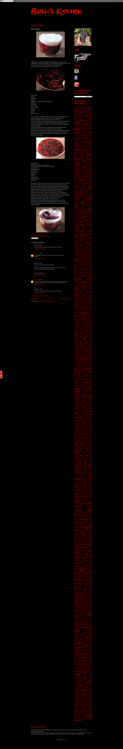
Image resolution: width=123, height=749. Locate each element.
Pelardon (76, 522)
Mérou (83, 458)
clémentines (77, 222)
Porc (85, 556)
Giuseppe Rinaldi (78, 333)
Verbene (90, 690)
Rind (90, 585)
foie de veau (77, 308)
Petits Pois (78, 530)
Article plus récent (36, 298)
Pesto (89, 526)
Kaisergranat (88, 382)
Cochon (81, 224)
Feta (79, 298)
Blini (91, 158)
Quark (78, 569)
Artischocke (83, 128)
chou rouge (81, 215)
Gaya (79, 324)
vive (87, 697)
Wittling (76, 710)
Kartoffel (77, 391)
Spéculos (85, 647)
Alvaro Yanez (82, 118)
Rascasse (81, 576)
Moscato (76, 475)
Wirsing (90, 708)
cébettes (76, 194)
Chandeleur (76, 200)
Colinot (78, 225)
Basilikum (89, 144)
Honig (83, 358)
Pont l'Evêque (81, 556)
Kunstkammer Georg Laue (80, 403)
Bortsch (79, 166)
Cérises (81, 196)
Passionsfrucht (78, 509)
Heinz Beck (77, 355)
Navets (85, 482)
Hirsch (75, 358)
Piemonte (90, 537)
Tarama (79, 661)
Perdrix (76, 525)
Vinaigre (76, 696)
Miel (91, 462)
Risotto (76, 589)
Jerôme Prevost (85, 376)
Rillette (80, 585)
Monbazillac (79, 468)
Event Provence (82, 289)
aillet (83, 112)
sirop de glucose (78, 641)
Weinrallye (76, 703)
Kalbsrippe (82, 387)
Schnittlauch (89, 627)
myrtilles (84, 480)
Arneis (85, 126)
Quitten (80, 572)
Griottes (90, 341)
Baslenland (84, 145)
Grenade (90, 340)
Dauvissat (76, 257)
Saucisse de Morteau (87, 619)
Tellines (87, 664)
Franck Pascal (89, 313)
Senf (88, 638)
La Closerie (89, 406)
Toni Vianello (88, 676)
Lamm (90, 414)
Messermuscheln (78, 459)
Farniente (80, 292)
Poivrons (77, 553)
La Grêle (79, 411)
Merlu (90, 456)
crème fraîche (88, 247)
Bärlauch (76, 142)
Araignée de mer (78, 125)
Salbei (87, 609)
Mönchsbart (85, 468)
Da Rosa (86, 254)
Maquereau (89, 444)
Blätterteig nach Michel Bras (83, 156)
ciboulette (77, 220)
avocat (87, 135)
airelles (89, 112)
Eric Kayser (89, 283)
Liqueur (80, 435)
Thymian (86, 671)
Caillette (80, 183)
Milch (85, 463)
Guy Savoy (76, 347)
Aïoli (86, 112)
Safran (76, 601)
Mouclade (84, 476)
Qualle (75, 569)
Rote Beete (83, 596)
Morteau (76, 473)
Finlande (90, 301)
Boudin (83, 166)
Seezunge (86, 636)
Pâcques (83, 499)
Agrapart (76, 111)
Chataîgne (83, 203)
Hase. (91, 352)
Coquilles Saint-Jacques (83, 235)
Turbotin (80, 686)
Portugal (76, 559)
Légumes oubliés (78, 426)
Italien (78, 366)
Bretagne (90, 173)
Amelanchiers (83, 119)
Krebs (81, 402)
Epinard (76, 281)
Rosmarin (85, 594)
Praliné (90, 561)
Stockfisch (86, 653)
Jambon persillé (87, 372)
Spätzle (90, 646)
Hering (75, 357)
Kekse (86, 391)
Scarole (90, 624)
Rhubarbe (76, 583)
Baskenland (78, 145)
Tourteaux (76, 680)
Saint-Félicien (86, 604)
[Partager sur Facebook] (36, 238)
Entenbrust (77, 278)
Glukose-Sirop (89, 334)
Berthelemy (89, 149)
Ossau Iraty (89, 496)
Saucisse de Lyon (78, 619)
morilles (76, 472)
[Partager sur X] (35, 238)
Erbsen (90, 281)
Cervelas (90, 196)
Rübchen (80, 599)
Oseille (84, 496)
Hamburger (89, 348)
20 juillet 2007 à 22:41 (39, 293)
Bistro (82, 155)
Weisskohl (89, 704)
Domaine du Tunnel (79, 264)
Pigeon (83, 539)
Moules (90, 476)
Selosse (90, 637)
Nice (77, 485)
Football (81, 310)
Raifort (75, 575)
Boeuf (84, 161)
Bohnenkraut (77, 162)
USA (75, 687)
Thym (82, 671)
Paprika (89, 503)
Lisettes (84, 435)
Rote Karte (89, 596)
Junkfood (87, 381)
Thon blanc (84, 670)
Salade (80, 606)
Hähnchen (83, 348)
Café (91, 181)
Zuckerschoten (82, 718)
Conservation (89, 231)
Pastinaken (81, 512)
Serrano (81, 640)
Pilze (91, 540)
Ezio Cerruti (89, 289)
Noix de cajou (88, 486)
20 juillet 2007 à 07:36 (39, 258)
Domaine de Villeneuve (86, 261)
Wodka (83, 710)
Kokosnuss (86, 397)
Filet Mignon (77, 301)
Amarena (76, 119)
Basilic (76, 144)
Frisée (78, 316)
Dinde (83, 260)
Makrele (80, 441)
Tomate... (78, 675)
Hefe (91, 354)
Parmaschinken (78, 506)
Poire (90, 549)
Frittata (86, 316)
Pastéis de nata (84, 511)
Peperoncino (77, 523)
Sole (88, 643)
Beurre (90, 151)
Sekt (75, 637)
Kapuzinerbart (77, 389)
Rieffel (90, 583)
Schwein (77, 632)
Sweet (48, 236)
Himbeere (89, 357)
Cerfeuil (76, 196)
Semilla (75, 638)
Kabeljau (76, 382)
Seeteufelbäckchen (78, 636)
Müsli (80, 480)
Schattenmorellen (88, 626)
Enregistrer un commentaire (40, 295)
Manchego (90, 441)
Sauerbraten (89, 620)
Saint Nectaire (86, 603)
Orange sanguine (82, 495)
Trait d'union (83, 680)
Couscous (90, 244)
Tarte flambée (89, 661)
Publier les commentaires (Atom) (47, 301)
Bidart (90, 152)
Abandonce (76, 108)
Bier (75, 153)
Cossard (76, 238)
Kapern (89, 388)
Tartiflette (84, 663)
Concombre (77, 227)
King (91, 392)
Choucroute (80, 217)
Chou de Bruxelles (82, 214)
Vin (83, 693)
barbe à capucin (88, 139)
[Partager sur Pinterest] (37, 238)
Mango (90, 442)
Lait (83, 414)
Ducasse (90, 268)
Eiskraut (76, 274)
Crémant (82, 247)
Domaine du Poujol (87, 262)
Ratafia (85, 576)
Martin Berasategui (87, 451)
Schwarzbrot (77, 630)
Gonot (80, 336)
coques (76, 234)
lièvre (79, 433)
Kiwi (88, 394)
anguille (90, 120)
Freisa (75, 316)
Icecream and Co (88, 362)
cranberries (76, 247)
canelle (90, 186)
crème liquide (77, 248)
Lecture (76, 424)
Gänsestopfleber (88, 322)
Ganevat (81, 322)
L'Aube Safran (83, 405)
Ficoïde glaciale (81, 299)
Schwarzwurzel (89, 630)
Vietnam (80, 693)
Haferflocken (77, 348)
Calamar (76, 184)
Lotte (79, 437)
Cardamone (89, 189)
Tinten (75, 673)
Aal (91, 106)
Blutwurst (89, 159)
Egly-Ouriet (85, 271)
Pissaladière (83, 546)
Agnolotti (90, 109)
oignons (84, 490)
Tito (91, 673)
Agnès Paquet (83, 109)
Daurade (90, 255)
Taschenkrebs (77, 664)
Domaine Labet (88, 264)
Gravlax (76, 340)
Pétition (90, 529)
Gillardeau (81, 330)
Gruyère (80, 344)
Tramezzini (89, 680)
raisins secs (85, 575)
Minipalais (81, 465)
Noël (75, 486)
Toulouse (81, 679)
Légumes (80, 424)
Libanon (83, 431)
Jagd (75, 368)
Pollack (86, 553)
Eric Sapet (76, 285)
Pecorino (86, 520)
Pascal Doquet (88, 507)
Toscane (90, 677)
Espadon (90, 285)
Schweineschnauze (88, 631)
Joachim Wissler (84, 378)
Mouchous (76, 476)
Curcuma (90, 252)
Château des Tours (86, 206)
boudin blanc (89, 166)
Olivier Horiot (82, 493)
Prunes (84, 566)
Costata (80, 238)
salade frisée (86, 607)
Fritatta (82, 316)
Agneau (76, 109)
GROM (80, 343)
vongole (90, 699)
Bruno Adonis (89, 179)
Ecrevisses (80, 271)
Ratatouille (89, 576)
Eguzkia (90, 271)
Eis (91, 272)
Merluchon (76, 458)
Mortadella (80, 472)
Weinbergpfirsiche (88, 702)
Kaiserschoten (84, 384)
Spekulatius (89, 647)
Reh (91, 579)
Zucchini (89, 716)
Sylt (87, 657)
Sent (91, 638)
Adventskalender (88, 108)
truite (85, 685)
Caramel (76, 189)
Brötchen (80, 177)
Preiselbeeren (77, 563)
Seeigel (76, 634)
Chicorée (76, 211)
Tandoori (90, 658)
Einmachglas (82, 272)
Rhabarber (89, 582)
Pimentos (85, 541)
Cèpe (86, 194)
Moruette (84, 473)
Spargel (85, 646)
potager (90, 559)
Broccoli (80, 176)
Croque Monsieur (88, 250)
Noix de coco (77, 487)
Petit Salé (85, 529)
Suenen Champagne (84, 655)
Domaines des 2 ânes (79, 267)
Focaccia (90, 306)
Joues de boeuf (85, 379)
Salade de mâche (87, 606)
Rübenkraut (84, 599)
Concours (85, 227)
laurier (75, 422)
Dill (80, 260)
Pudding (88, 566)
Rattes (76, 578)
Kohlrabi (82, 397)
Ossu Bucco (77, 497)
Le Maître (81, 423)
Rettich (75, 582)
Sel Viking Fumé (80, 637)
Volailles (76, 699)
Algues (83, 116)
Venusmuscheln (83, 690)
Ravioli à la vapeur (83, 577)
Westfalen (76, 707)
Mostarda (90, 475)
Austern (90, 134)
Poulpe (90, 560)
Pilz (87, 540)
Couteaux (82, 245)
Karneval (90, 389)
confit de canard (86, 228)
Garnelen (82, 323)
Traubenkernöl (77, 683)
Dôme (86, 267)
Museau (76, 480)
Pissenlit (90, 546)
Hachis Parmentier (83, 347)
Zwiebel (76, 720)
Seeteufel (89, 634)
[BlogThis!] (33, 238)
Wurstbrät (82, 711)
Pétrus (75, 532)
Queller (82, 569)
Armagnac (90, 125)
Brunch (76, 179)
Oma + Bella (89, 493)
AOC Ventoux (85, 122)
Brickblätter (77, 174)
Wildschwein (77, 708)
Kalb (80, 385)
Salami (79, 609)
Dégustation (89, 257)
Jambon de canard (83, 371)
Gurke (90, 346)
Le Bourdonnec (83, 422)
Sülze (91, 655)
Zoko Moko (83, 716)
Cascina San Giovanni (80, 192)
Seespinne (82, 634)
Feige (76, 294)
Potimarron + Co (79, 560)
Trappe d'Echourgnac (79, 682)
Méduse (83, 454)
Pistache (81, 547)
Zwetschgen (89, 718)
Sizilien (88, 641)
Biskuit (75, 155)
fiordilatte (81, 302)
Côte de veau (80, 240)
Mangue (83, 444)
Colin (75, 225)
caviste (90, 193)
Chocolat (82, 213)
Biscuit (90, 153)
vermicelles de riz (78, 692)
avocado (83, 135)
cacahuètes (76, 181)
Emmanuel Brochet (82, 275)
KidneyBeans (85, 392)
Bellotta (85, 149)
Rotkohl (76, 597)
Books (75, 166)
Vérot (85, 692)
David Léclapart (82, 257)
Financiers (85, 301)
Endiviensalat (86, 276)
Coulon (85, 241)
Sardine (76, 616)
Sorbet (90, 643)
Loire (91, 435)
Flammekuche (89, 302)
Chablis (80, 197)
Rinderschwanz (77, 587)
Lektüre (76, 427)
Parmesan (89, 506)
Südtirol (76, 655)
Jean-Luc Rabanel (78, 376)
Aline (87, 116)
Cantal (80, 187)
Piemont (85, 537)
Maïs (87, 440)
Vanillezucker (83, 689)
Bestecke (76, 151)
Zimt (91, 714)
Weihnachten (77, 702)
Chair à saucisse (87, 197)
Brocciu (76, 176)
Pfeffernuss (89, 532)
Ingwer (87, 364)
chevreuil (76, 210)
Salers (90, 609)
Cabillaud (90, 180)
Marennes (87, 447)
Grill (87, 341)
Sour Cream (84, 644)
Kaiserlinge (76, 384)
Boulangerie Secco (78, 169)
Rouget (83, 597)
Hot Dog (87, 358)
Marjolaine (81, 448)
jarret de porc (77, 375)
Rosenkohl (76, 594)
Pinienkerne (84, 544)
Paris (81, 505)
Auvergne (76, 135)
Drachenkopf (81, 268)
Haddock (90, 347)
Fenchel (90, 295)
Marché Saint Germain (86, 445)
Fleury (90, 305)
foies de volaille (81, 309)
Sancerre (84, 611)
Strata (90, 653)
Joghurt (90, 378)
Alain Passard (81, 113)
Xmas (75, 713)
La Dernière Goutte (83, 409)
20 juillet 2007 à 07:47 (39, 275)
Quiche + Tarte (85, 571)
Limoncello (82, 434)
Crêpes (90, 248)
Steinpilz (76, 653)
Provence (89, 565)
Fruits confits (84, 320)
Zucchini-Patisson (78, 717)
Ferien (75, 298)
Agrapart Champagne (83, 111)
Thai (89, 667)
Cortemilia (90, 237)
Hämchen (76, 350)
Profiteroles (77, 564)
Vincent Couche (82, 696)
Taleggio (85, 658)
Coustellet (76, 245)
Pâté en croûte (88, 513)
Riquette (83, 587)
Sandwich (89, 611)
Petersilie (86, 528)
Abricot (82, 108)
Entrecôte (89, 279)
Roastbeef (80, 590)
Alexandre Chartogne (83, 115)
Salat (83, 609)
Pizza (76, 549)
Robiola (76, 592)
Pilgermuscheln (81, 540)
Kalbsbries (85, 385)
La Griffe (84, 411)
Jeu (79, 378)
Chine (86, 211)
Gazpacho (83, 324)
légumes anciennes (87, 424)
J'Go (86, 366)
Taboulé (90, 657)
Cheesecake (83, 208)
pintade (90, 544)
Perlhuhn (89, 525)
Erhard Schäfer (77, 283)
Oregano (76, 496)
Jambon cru (83, 369)
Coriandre (85, 236)
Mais (84, 440)
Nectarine (76, 483)
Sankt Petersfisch (87, 613)
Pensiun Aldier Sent (86, 522)
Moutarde (89, 478)
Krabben (84, 401)
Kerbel (90, 391)
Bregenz (85, 173)
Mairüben (80, 440)
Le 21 (79, 422)
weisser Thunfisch (83, 704)
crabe (91, 245)
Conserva (81, 231)
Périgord (82, 525)
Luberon (90, 437)
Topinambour (77, 677)
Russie (81, 600)
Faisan (84, 291)
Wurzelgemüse (89, 711)
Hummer (90, 361)
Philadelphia (83, 535)
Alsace (75, 118)
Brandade (89, 170)
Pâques (75, 505)
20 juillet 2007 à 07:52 (39, 284)
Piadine (81, 536)
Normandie (85, 487)
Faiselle (88, 291)
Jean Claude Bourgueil (87, 375)
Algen (80, 116)
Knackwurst (83, 395)
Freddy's (81, 315)
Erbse (83, 281)
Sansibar (76, 614)
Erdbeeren (84, 282)
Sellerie (86, 637)
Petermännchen (80, 527)
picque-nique (77, 537)
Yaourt (79, 713)
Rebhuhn (80, 579)
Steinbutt (83, 651)
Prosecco (83, 564)
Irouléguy (84, 365)
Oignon (79, 490)
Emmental (90, 275)
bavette (78, 146)
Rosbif (87, 593)
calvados (82, 184)
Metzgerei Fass (88, 459)
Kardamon (83, 389)
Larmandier (81, 420)
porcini (82, 557)
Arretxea (90, 126)
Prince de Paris (87, 563)
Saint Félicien (85, 601)
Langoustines (78, 417)
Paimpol (90, 499)
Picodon (90, 536)
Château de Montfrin (79, 204)
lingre (90, 434)
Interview (79, 365)
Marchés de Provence (79, 447)
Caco (88, 181)
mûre (84, 479)
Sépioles (76, 640)
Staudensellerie (81, 650)
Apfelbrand (80, 123)
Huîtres (85, 361)
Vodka (90, 697)
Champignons (88, 199)
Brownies (90, 177)
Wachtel (76, 700)
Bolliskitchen (89, 162)
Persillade (85, 526)
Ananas (90, 119)
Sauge (75, 623)
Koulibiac (76, 401)
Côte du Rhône (86, 240)
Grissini (76, 343)
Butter (85, 180)
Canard (84, 186)
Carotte (81, 190)
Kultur (85, 402)
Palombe (90, 500)
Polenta (82, 553)
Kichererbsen (77, 392)
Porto (91, 557)
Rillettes (86, 585)
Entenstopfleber (78, 279)
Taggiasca (76, 658)
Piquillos (76, 546)
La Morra (81, 413)
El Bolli (79, 274)
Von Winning (85, 699)
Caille (75, 183)
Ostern (86, 497)
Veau (90, 689)
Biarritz (84, 152)
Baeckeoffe (76, 138)
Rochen (80, 592)
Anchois (81, 121)
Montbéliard (77, 471)
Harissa (87, 352)
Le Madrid (76, 423)
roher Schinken (88, 592)
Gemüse (78, 326)
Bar (79, 139)
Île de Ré (83, 364)
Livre (88, 435)
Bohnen (90, 161)
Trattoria (89, 682)
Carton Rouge (88, 190)
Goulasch (90, 337)
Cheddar (90, 207)
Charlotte (90, 201)
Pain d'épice (80, 500)
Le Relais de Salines (88, 423)
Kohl (79, 397)
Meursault (86, 461)
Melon (81, 455)
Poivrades (89, 551)
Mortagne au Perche (87, 472)
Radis (87, 573)
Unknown (36, 253)
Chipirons (89, 211)
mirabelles (76, 466)
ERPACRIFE (81, 285)
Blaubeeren (77, 158)
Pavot (78, 519)
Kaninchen (77, 388)
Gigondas (86, 329)
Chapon (83, 200)
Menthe (76, 457)
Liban (80, 431)
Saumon (80, 623)
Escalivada (86, 285)
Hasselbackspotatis (85, 354)
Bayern (86, 146)
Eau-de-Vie (79, 269)
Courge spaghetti (81, 243)
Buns (78, 180)
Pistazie (86, 547)
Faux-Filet (89, 292)
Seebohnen (84, 633)
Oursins (76, 499)
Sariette (85, 616)
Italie (75, 366)
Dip (85, 260)
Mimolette (76, 465)
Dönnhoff (90, 267)
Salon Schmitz (84, 610)
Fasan (84, 292)
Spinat (78, 649)
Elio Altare (83, 274)
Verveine (90, 692)
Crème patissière (85, 248)
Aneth (86, 120)
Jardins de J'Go (88, 374)
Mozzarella (78, 479)
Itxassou (82, 366)
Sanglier (76, 613)
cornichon (79, 237)
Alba (86, 113)
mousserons (83, 477)
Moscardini (89, 473)
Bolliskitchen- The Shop (80, 165)
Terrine (87, 666)
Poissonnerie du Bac (80, 551)
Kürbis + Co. (89, 404)
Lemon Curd (89, 427)
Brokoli (84, 176)
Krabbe (80, 401)
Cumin (75, 252)
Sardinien (81, 616)
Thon (79, 670)
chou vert (86, 215)
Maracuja (76, 445)
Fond (86, 309)
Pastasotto (77, 511)
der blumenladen (83, 258)
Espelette (76, 286)
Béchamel (77, 149)
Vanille (76, 689)
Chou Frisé (89, 214)
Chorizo (87, 213)
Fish (84, 302)
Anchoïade (76, 120)
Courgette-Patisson (78, 244)
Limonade (76, 434)
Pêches (90, 519)
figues (90, 299)
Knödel (76, 397)
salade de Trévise (78, 607)
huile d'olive (86, 359)
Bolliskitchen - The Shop (83, 163)
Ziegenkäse (85, 714)
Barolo (80, 142)
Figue (87, 299)
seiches (90, 636)
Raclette (90, 572)
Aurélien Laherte (78, 134)
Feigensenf (81, 293)
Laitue (85, 414)
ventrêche (76, 690)
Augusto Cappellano (87, 132)
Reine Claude (77, 580)
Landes (75, 416)
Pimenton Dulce (78, 541)
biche (87, 152)
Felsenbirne (83, 295)
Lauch (90, 420)
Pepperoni (84, 523)
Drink (86, 268)
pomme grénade (78, 554)
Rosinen (81, 594)
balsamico (86, 138)
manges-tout (83, 442)
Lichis (87, 431)
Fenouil (76, 296)
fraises (85, 312)
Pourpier (83, 561)
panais (90, 502)
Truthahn (90, 685)
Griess (84, 341)
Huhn (81, 359)
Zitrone (76, 716)
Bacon (90, 136)
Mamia (84, 441)
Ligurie (83, 433)
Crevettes (81, 250)
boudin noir (77, 168)
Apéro (76, 124)
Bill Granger (82, 153)
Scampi (81, 624)
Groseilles (85, 343)
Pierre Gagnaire (78, 539)
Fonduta (90, 309)
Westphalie (83, 707)
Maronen (76, 451)
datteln (80, 255)
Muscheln (90, 479)
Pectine (90, 520)
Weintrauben (84, 703)
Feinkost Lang (88, 293)
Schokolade (89, 628)
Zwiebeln (81, 720)
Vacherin (86, 687)
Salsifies (76, 611)
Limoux (87, 434)
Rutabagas (90, 600)
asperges (77, 129)
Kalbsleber (76, 387)
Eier (78, 272)
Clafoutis (81, 221)
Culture (90, 251)
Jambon (76, 369)
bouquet (90, 169)
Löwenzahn (85, 437)
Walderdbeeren (82, 700)
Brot (75, 177)
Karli (87, 389)
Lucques (80, 438)
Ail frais (79, 112)
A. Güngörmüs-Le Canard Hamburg (82, 106)
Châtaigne (89, 203)
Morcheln (84, 470)
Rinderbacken (77, 586)
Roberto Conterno (87, 590)
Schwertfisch (77, 633)
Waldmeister (89, 700)
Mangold (76, 444)
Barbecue (85, 141)
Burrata (82, 180)
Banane (90, 138)
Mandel (76, 442)
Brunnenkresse (81, 179)
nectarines (81, 483)
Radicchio (76, 573)
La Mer (88, 411)
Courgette (89, 243)
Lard (85, 419)
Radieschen (82, 573)
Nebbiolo (90, 482)
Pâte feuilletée (78, 515)
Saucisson (76, 620)
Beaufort (90, 146)
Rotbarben (76, 596)
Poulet (86, 560)
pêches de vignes (78, 520)
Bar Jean (82, 139)
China (82, 211)
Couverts (87, 245)
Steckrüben (76, 651)
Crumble (76, 251)
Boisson (83, 162)
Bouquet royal (78, 170)
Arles (85, 125)
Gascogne (86, 323)
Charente (76, 201)
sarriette (90, 616)
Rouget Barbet (89, 597)
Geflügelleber (89, 324)
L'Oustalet (88, 405)
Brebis (80, 173)
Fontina (76, 310)
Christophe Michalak (86, 218)
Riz (85, 589)
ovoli (80, 499)
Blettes (83, 158)
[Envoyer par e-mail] (32, 238)
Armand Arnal (78, 126)
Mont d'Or (88, 469)
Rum (79, 600)
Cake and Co (87, 183)
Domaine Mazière (78, 265)
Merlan (86, 456)
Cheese (76, 209)
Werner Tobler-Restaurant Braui (83, 706)
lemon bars (82, 427)
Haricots (85, 350)
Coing (90, 224)
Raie (91, 573)
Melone (86, 455)
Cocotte (86, 224)
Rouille (75, 599)
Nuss (79, 489)
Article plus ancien (65, 298)
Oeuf (90, 489)
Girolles (90, 331)
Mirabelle (90, 465)
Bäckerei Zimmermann (83, 136)
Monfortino (81, 469)
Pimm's (86, 543)
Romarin (76, 593)
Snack (79, 643)
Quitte (76, 572)
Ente (91, 276)
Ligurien (87, 433)
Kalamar (76, 385)
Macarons (84, 438)
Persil (81, 526)
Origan (81, 496)
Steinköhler (89, 651)
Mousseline (76, 477)
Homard (80, 358)
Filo (82, 301)
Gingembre (76, 331)
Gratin (84, 339)
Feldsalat (76, 295)
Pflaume (76, 535)
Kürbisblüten (77, 405)
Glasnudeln (82, 334)
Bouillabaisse (83, 168)
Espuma (84, 286)
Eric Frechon (84, 283)
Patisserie (84, 516)
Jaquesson (83, 374)
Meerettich (89, 454)
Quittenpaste (85, 572)
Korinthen (77, 399)
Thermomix (85, 668)
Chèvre (90, 209)
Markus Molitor (88, 448)
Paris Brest (88, 505)
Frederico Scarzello (88, 315)
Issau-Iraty (89, 365)
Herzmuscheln (82, 357)
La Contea (76, 408)
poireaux (81, 550)
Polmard (90, 553)
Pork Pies (86, 557)
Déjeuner (76, 258)
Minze (85, 465)
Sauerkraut (84, 621)
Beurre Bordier (78, 152)
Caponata (85, 187)
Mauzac (90, 452)
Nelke (91, 483)
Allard (90, 116)
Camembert (77, 186)
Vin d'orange (87, 693)
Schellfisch (76, 627)
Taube (82, 664)
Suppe (80, 657)
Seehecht (90, 633)
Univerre (90, 686)
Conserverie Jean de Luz (80, 232)
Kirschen (83, 394)
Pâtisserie (90, 516)
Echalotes (85, 269)
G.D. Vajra (90, 320)
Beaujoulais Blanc (87, 148)
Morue (80, 473)
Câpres (90, 187)
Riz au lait (88, 589)
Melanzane (76, 455)
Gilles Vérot (88, 330)
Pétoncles (84, 530)
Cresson (76, 250)
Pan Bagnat (84, 502)
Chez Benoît (81, 210)
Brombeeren (89, 176)
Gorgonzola (85, 336)
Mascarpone (77, 452)
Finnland (76, 302)
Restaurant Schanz (88, 580)
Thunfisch (77, 671)
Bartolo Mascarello (87, 142)
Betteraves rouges (83, 151)
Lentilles (76, 429)
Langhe (90, 416)
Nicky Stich (81, 485)
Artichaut (76, 128)
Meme (91, 455)
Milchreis (90, 463)
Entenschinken (89, 278)
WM (80, 710)
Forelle (85, 310)
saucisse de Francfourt (86, 617)
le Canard (90, 422)
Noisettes (79, 486)
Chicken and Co (88, 210)
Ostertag (90, 497)
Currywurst (80, 254)
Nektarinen (86, 483)
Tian (91, 671)
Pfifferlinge (83, 533)
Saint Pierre (80, 604)
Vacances (79, 687)
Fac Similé (80, 291)
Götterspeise (82, 337)
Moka (75, 468)
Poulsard (76, 561)
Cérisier (85, 196)
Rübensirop (89, 599)
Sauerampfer (83, 620)
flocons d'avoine (78, 306)
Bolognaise (89, 165)
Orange (76, 495)
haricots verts (82, 352)
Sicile (85, 640)
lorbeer (76, 437)
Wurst (76, 712)
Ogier (75, 490)
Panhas (85, 503)
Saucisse (77, 617)
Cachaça (85, 181)
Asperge (89, 128)
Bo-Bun (76, 161)
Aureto (85, 134)
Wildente (90, 707)
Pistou (90, 547)
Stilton (81, 653)
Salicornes (77, 610)
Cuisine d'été (86, 251)
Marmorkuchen (88, 449)
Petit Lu (81, 529)
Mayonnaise (77, 454)
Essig (91, 286)
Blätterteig (89, 155)
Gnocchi (76, 336)
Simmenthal (89, 640)
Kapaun (83, 388)
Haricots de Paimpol (82, 351)
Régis (89, 579)
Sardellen (89, 614)
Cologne (83, 225)
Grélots (85, 340)
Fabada (75, 291)
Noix (83, 486)
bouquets (84, 170)
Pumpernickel (83, 567)
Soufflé (75, 644)
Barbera (90, 141)
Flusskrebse (84, 306)
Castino (81, 193)
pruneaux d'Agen (78, 566)
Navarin (81, 482)
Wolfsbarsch (89, 710)
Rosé (91, 593)
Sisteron (84, 641)
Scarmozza (86, 624)
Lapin (81, 419)
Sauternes (86, 623)
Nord (82, 487)
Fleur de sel (82, 303)
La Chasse (83, 406)
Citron (86, 220)
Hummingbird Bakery (79, 362)
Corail (80, 236)
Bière (78, 153)
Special (44, 236)
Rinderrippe (89, 586)
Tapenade (89, 660)
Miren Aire (82, 466)
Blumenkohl (77, 159)
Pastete (90, 511)
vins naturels (89, 696)
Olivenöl (76, 493)
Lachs (79, 414)
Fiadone (76, 299)
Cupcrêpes (84, 252)
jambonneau (77, 374)
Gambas (76, 322)
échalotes (90, 269)
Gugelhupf (76, 345)
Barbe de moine (78, 141)
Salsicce (90, 610)
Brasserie (82, 172)
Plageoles (80, 549)
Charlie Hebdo (83, 201)
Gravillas (90, 339)
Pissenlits (76, 547)
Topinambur (85, 677)
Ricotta (86, 583)
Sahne (80, 601)
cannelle (76, 187)
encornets (76, 276)
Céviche (76, 197)
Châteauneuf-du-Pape (79, 207)
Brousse (85, 177)
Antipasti (77, 122)
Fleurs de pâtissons (84, 305)
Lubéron (76, 438)
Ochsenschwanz (85, 489)
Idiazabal (76, 364)
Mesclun (90, 458)
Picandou (86, 536)
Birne (87, 153)
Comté (90, 225)
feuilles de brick (84, 298)
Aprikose (89, 124)
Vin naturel (84, 695)
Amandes (89, 118)
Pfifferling (76, 533)
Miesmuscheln (78, 463)
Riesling (76, 585)
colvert (87, 225)
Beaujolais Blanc (78, 148)
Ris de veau (89, 587)
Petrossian (89, 530)
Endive (80, 276)
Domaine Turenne (88, 265)
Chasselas (76, 203)
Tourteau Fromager (87, 679)
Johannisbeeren (78, 379)
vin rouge (90, 695)
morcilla (90, 470)
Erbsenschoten (77, 282)
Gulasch (86, 345)
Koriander (89, 398)
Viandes (76, 693)
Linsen (76, 436)
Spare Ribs (80, 646)
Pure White (89, 567)
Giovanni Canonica (84, 331)
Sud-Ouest (90, 654)
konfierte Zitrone (78, 398)
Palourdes (77, 502)
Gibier (81, 329)
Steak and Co (88, 650)
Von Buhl (80, 699)
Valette (90, 687)
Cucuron (80, 251)
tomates (85, 674)
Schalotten (76, 626)
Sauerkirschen (77, 621)
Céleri (81, 194)
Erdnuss (90, 282)
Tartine (90, 663)
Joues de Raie (82, 381)
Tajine (81, 658)
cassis (87, 192)
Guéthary (90, 344)
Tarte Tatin (77, 663)
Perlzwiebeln (77, 526)
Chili (80, 211)
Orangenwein (89, 495)
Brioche (90, 175)
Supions (76, 657)
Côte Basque (85, 238)
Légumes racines (88, 426)
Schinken (82, 627)
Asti (86, 129)
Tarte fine (84, 661)
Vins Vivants (77, 697)
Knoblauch (89, 395)
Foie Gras (84, 308)
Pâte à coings (81, 513)
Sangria (80, 613)
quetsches (86, 569)
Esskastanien (77, 288)
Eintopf (88, 272)
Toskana (76, 679)
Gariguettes (77, 323)
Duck (75, 269)
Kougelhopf (89, 399)
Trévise (83, 683)
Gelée (75, 326)
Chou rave (76, 215)
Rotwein (80, 597)
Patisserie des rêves (79, 518)
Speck (80, 647)
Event (76, 289)
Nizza (91, 485)
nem (75, 485)
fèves (90, 298)
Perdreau (90, 523)
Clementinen (89, 221)
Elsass (87, 274)
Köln (91, 397)
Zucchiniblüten (88, 717)
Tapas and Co (82, 660)
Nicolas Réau (87, 485)
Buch (75, 180)
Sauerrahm (89, 621)
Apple (85, 124)
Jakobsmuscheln (87, 368)
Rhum (82, 583)
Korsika (83, 399)
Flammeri (76, 303)
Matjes (84, 452)
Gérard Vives (83, 326)
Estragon (90, 288)
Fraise (81, 312)
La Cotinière (83, 408)
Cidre (82, 220)
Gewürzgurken (83, 327)
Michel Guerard (83, 462)
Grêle (81, 340)
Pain (75, 500)
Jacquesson (89, 366)
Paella (87, 499)
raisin (79, 575)
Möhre (90, 466)
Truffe (87, 683)
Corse (84, 237)
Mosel (81, 475)
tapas (75, 660)
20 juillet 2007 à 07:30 (39, 249)
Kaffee (81, 382)
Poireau (76, 550)
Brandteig (77, 172)
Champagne (77, 199)
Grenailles (76, 341)
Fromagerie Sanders (86, 318)
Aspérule (83, 129)
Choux (85, 217)
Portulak (83, 559)
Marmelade (78, 450)
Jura (91, 381)
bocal (80, 161)
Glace (86, 333)
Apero (91, 122)
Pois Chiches (89, 550)
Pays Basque (84, 519)
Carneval (76, 190)
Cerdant (90, 194)
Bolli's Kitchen (56, 11)
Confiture (77, 230)
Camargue (89, 184)
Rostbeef (90, 594)
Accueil (50, 298)
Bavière (82, 146)
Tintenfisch (84, 673)
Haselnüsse (77, 354)
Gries (81, 341)
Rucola (76, 600)
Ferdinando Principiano (86, 296)
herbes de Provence (86, 355)
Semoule (80, 638)
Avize (80, 135)
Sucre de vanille (82, 654)
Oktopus (82, 492)
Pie (81, 537)
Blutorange (83, 159)
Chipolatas (76, 213)
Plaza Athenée (86, 549)
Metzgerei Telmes (78, 461)
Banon (75, 139)
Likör (91, 433)
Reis (82, 580)
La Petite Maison (87, 413)
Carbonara (82, 189)
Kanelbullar (89, 387)
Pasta (90, 509)
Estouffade (84, 288)
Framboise (83, 313)
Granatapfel (77, 339)
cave (86, 193)
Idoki (80, 364)
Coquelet (90, 232)
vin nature (79, 695)
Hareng (80, 350)
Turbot (76, 686)
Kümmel (90, 402)
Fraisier (78, 313)
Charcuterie (89, 200)
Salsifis (80, 611)
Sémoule (84, 638)
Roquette (82, 593)
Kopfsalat (85, 398)
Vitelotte (83, 697)
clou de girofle (85, 222)
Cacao (81, 181)
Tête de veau (83, 667)
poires (84, 550)
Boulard (86, 169)
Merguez (82, 456)
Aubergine (77, 132)
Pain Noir (85, 500)
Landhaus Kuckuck (83, 416)
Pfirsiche (89, 533)
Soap (83, 643)
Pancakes (76, 503)
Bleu (88, 158)
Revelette (82, 582)
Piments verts (81, 543)
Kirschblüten (77, 394)
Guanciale (85, 344)
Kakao (90, 384)
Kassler (82, 391)
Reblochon (84, 579)
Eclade (75, 271)
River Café (81, 589)
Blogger (64, 739)
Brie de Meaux (83, 174)
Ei (75, 272)
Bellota (81, 149)
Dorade (76, 268)
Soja (86, 643)
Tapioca (76, 661)
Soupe (79, 644)
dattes (84, 255)
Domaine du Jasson (78, 262)
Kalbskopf (90, 385)
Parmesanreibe (77, 507)
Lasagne (87, 420)
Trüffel (81, 685)
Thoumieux (89, 670)
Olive (91, 492)
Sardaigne (82, 614)
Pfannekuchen (82, 532)
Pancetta (81, 503)
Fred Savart (76, 315)
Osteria (82, 497)
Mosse (85, 475)
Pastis (86, 512)
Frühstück (85, 319)
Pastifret (76, 512)
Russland (85, 600)
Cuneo (80, 252)
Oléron (86, 492)
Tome (81, 676)
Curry (75, 254)
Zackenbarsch (84, 713)
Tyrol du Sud (85, 686)
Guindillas (81, 345)
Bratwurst (87, 172)
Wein (82, 702)
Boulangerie (89, 168)
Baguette (81, 138)
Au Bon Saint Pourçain (85, 131)
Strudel (76, 654)
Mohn (86, 466)
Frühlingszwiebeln (78, 319)
